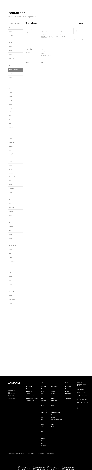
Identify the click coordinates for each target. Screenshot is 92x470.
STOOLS (52, 426)
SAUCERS (53, 393)
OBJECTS (52, 414)
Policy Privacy (40, 453)
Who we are (29, 386)
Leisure (67, 391)
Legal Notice (31, 453)
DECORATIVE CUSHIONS (56, 403)
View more (43, 445)
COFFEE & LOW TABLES (55, 412)
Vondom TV (29, 391)
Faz (41, 433)
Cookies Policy (50, 453)
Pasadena (43, 386)
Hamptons (43, 400)
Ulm (41, 443)
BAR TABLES (53, 410)
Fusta (42, 391)
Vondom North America (32, 398)
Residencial (68, 393)
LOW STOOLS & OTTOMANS (56, 419)
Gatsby (42, 414)
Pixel (42, 431)
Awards (28, 393)
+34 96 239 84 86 (82, 394)
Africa (42, 407)
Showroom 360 (30, 395)
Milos (42, 398)
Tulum (42, 405)
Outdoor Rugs (44, 410)
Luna (42, 403)
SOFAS (52, 424)
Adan (42, 422)
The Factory (44, 412)
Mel (41, 395)
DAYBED (52, 405)
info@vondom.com (82, 395)
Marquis (43, 440)
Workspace (68, 398)
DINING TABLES (54, 407)
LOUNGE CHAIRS (54, 400)
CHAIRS (52, 422)
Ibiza (42, 417)
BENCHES (53, 395)
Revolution (28, 388)
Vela (42, 436)
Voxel (42, 419)
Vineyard (43, 438)
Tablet (42, 426)
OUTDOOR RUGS (54, 386)
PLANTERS (53, 391)
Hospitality (68, 386)
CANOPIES (53, 417)
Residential (68, 395)
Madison (43, 388)
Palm (42, 393)
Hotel (66, 388)
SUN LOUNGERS (54, 429)
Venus (42, 424)
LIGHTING (53, 388)
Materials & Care (30, 400)
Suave (42, 429)
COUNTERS (53, 398)
